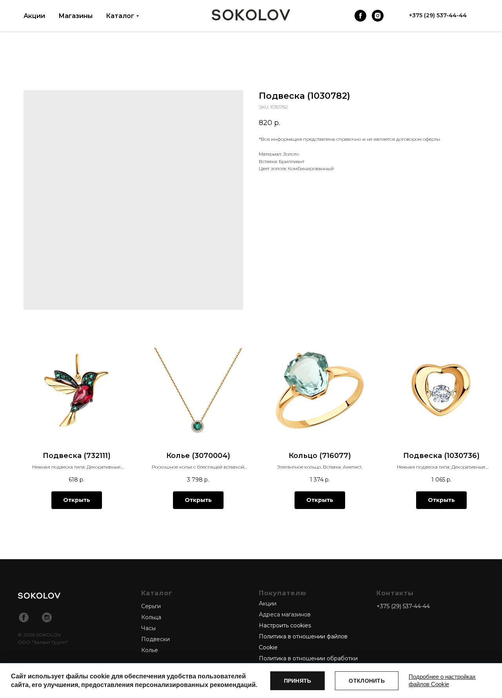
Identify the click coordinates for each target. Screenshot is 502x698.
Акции (34, 16)
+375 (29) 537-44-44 (403, 606)
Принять (297, 681)
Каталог (120, 16)
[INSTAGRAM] (378, 16)
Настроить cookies (285, 625)
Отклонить (367, 681)
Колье (149, 650)
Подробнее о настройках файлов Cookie (442, 680)
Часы (148, 628)
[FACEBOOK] (360, 16)
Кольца (151, 617)
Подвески (155, 639)
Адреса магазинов (285, 614)
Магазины (75, 16)
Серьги (151, 606)
